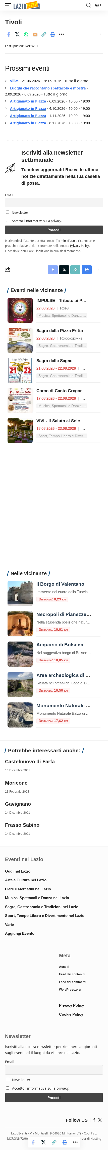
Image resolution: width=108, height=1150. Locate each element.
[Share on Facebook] (8, 34)
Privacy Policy (79, 246)
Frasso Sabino (22, 825)
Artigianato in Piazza (28, 101)
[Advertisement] (54, 509)
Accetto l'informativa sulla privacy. (37, 221)
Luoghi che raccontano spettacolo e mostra (48, 88)
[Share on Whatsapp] (26, 34)
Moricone (16, 783)
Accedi (64, 967)
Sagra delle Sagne (54, 360)
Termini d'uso (65, 241)
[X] (100, 1120)
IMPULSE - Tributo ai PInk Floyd (68, 300)
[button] (9, 5)
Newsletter (19, 213)
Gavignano (18, 804)
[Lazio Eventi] (27, 5)
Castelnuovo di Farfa (30, 761)
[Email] (34, 34)
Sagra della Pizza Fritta (59, 330)
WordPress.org (70, 989)
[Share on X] (17, 34)
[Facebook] (94, 1120)
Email (9, 195)
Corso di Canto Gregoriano (63, 390)
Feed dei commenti (72, 982)
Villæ (14, 80)
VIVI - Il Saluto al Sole (58, 421)
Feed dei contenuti (72, 974)
